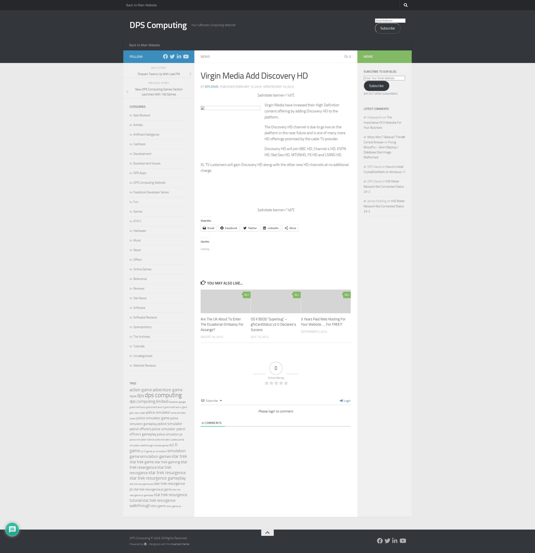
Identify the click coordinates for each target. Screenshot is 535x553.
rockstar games (161, 445)
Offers (137, 260)
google (182, 401)
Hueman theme (180, 544)
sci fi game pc (148, 451)
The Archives (141, 337)
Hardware (139, 231)
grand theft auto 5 (155, 407)
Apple (133, 396)
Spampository (142, 327)
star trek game (142, 461)
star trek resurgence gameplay (158, 478)
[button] (230, 131)
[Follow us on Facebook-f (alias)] (165, 56)
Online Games (142, 269)
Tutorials (139, 346)
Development (142, 154)
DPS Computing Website (149, 183)
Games (138, 211)
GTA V (137, 221)
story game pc (173, 506)
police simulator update (166, 439)
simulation (161, 451)
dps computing (163, 395)
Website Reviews (144, 365)
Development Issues (146, 163)
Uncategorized (142, 356)
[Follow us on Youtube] (185, 56)
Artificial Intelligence (146, 134)
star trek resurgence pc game (153, 489)
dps (140, 395)
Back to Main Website (141, 5)
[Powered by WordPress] (145, 544)
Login (346, 401)
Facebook (173, 401)
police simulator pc (170, 434)
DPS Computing (158, 25)
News (205, 57)
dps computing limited (149, 401)
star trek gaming (167, 462)
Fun (135, 202)
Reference (140, 279)
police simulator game (152, 418)
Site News (139, 298)
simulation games (155, 456)
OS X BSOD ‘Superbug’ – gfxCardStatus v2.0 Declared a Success (273, 324)
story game (158, 506)
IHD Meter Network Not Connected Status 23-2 (384, 187)
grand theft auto (137, 407)
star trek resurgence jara (141, 484)
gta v (132, 413)
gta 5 (184, 407)
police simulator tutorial (142, 439)
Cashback (139, 144)
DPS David (211, 87)
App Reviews (141, 115)
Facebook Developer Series (151, 192)
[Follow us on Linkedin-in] (178, 56)
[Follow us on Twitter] (172, 56)
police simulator (158, 412)
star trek (179, 456)
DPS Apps (139, 173)
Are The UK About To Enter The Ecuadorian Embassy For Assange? (222, 324)
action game (141, 389)
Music (137, 240)
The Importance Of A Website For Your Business (382, 122)
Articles (138, 125)
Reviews (138, 288)
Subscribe (387, 28)
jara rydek (140, 412)
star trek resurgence (167, 472)
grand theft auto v (173, 407)
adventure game (168, 389)
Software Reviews (145, 317)
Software (139, 308)
